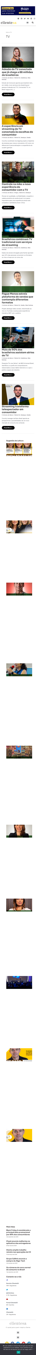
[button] (27, 22)
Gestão (29, 137)
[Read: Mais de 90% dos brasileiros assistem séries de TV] (18, 337)
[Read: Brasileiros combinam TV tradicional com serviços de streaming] (18, 227)
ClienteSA (9, 1312)
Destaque (23, 137)
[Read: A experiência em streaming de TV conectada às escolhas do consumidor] (18, 114)
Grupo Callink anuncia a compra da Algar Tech (16, 1260)
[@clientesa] (7, 1289)
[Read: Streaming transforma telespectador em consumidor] (18, 394)
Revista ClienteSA (12, 1283)
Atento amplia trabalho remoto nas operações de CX (18, 1251)
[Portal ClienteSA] (7, 1299)
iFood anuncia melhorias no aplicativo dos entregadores (18, 1242)
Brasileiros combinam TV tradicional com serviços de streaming (17, 242)
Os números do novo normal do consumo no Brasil (18, 1269)
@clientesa (10, 1293)
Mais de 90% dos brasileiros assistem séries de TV (18, 352)
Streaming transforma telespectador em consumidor (15, 409)
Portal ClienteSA (12, 1302)
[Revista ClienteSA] (7, 1280)
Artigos (16, 192)
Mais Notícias (29, 305)
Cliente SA (17, 78)
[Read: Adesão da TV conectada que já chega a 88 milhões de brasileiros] (18, 57)
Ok (18, 1352)
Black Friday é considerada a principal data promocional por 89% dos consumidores (18, 1232)
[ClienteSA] (7, 1309)
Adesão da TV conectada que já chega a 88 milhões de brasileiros (17, 72)
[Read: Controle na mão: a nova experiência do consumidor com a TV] (18, 172)
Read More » (8, 94)
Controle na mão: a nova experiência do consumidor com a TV (16, 187)
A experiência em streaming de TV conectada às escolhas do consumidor (17, 130)
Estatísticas (24, 78)
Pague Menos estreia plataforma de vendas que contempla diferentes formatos (17, 298)
